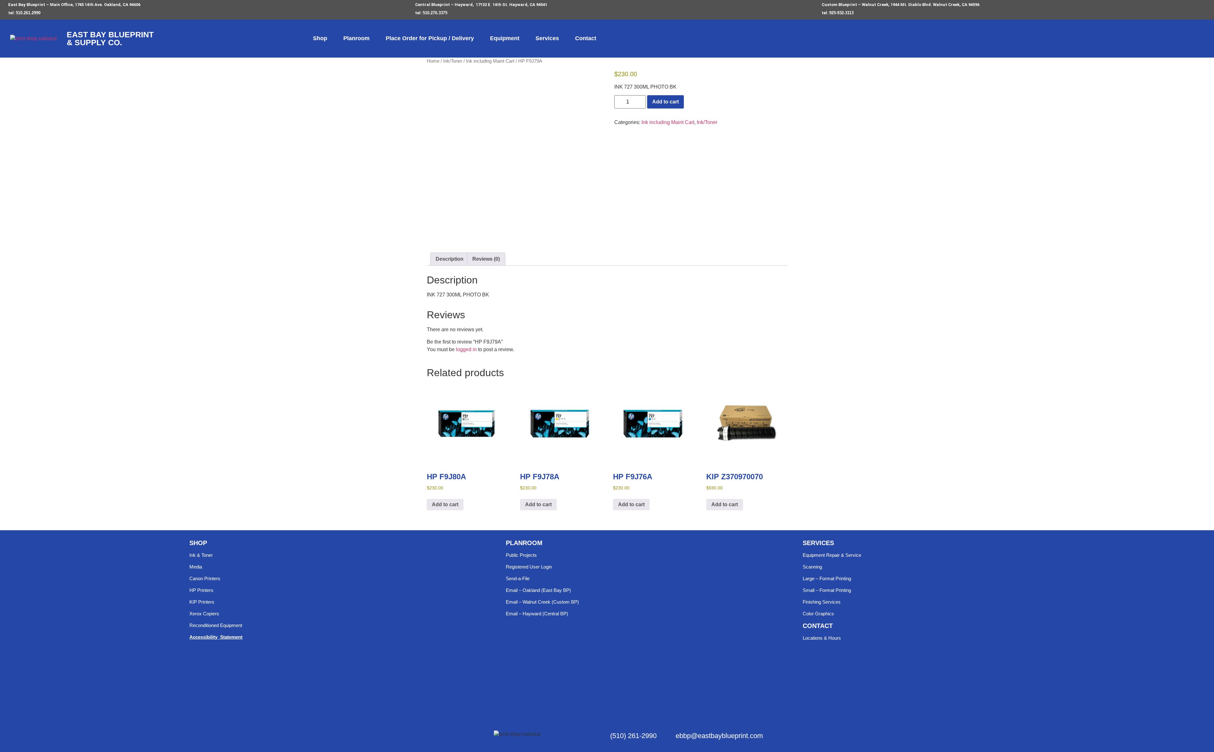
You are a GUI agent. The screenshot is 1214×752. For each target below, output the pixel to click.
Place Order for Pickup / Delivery (430, 38)
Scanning (812, 566)
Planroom (356, 38)
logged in (466, 349)
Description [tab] (449, 259)
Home (433, 61)
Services (547, 38)
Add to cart (665, 101)
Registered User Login (529, 566)
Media (195, 566)
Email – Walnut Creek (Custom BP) (542, 602)
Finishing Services (822, 602)
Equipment (504, 38)
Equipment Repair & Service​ (832, 555)
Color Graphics (818, 613)
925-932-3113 (841, 12)
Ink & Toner (201, 555)
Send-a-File (518, 578)
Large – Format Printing (827, 578)
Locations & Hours (822, 638)
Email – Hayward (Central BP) (537, 613)
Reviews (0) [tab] (486, 259)
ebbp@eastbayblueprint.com (719, 736)
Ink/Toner (452, 61)
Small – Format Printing (827, 590)
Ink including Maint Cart (490, 61)
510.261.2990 (28, 12)
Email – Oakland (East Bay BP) (538, 590)
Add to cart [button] (445, 504)
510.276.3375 (435, 12)
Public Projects (521, 555)
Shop (320, 38)
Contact (585, 38)
